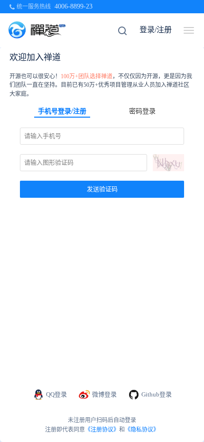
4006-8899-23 (74, 6)
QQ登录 (56, 394)
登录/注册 (155, 30)
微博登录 (104, 394)
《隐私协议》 (142, 429)
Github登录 (156, 394)
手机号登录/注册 (62, 111)
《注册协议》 (102, 429)
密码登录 (142, 111)
